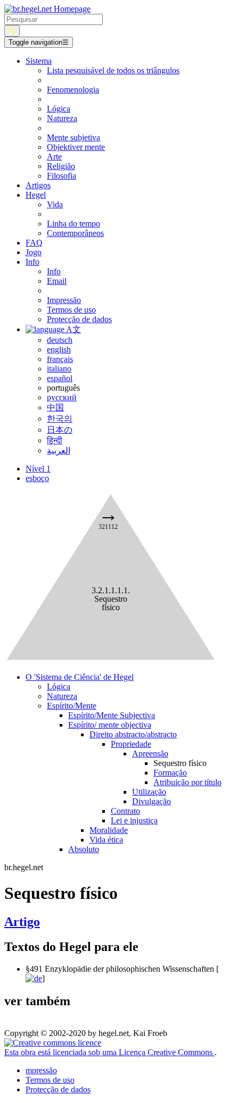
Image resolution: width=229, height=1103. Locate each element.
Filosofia (61, 175)
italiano (59, 368)
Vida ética (106, 839)
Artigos (38, 185)
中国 (55, 407)
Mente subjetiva (73, 137)
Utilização (149, 791)
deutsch (59, 339)
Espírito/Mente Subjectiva (111, 715)
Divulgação (151, 801)
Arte (54, 156)
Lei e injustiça (134, 820)
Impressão (64, 300)
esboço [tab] (37, 478)
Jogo (34, 252)
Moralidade (108, 830)
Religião (61, 166)
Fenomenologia (73, 89)
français (60, 359)
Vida (55, 204)
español (59, 378)
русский (62, 397)
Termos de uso (71, 309)
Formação (170, 772)
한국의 (59, 418)
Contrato (125, 810)
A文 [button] (72, 329)
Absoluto (83, 849)
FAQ (34, 242)
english (59, 349)
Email (57, 280)
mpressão (41, 1070)
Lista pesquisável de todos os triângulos (113, 70)
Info (54, 271)
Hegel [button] (36, 194)
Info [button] (32, 261)
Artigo (22, 922)
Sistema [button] (39, 60)
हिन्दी (54, 440)
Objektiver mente (76, 146)
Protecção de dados (79, 319)
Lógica (58, 108)
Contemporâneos (75, 233)
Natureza (62, 118)
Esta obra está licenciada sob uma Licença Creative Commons (109, 1052)
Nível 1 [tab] (38, 468)
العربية (58, 450)
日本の (59, 429)
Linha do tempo (73, 223)
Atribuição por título (187, 782)
